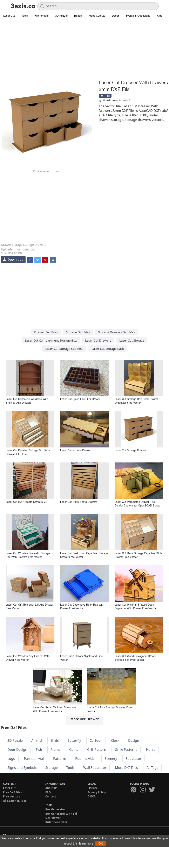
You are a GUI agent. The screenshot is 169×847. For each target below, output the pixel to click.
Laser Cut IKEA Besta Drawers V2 (26, 502)
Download (15, 259)
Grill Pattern (96, 749)
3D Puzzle (61, 15)
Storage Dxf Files (78, 332)
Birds (55, 740)
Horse (150, 749)
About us (51, 788)
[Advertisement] (84, 49)
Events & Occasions (138, 15)
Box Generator (55, 809)
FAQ (48, 792)
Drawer (6, 245)
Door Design (17, 749)
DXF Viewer (53, 818)
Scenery (111, 758)
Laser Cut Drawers (98, 340)
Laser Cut (9, 15)
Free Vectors (11, 796)
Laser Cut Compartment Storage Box (51, 340)
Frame (56, 749)
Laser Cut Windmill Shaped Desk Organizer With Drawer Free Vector (135, 606)
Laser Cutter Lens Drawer (75, 450)
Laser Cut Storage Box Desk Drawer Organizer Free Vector (136, 400)
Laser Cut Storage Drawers (131, 450)
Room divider (85, 758)
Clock (115, 740)
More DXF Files (126, 767)
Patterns (60, 758)
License (93, 788)
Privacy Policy (97, 792)
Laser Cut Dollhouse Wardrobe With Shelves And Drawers (27, 400)
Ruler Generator (56, 822)
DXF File (105, 96)
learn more (86, 843)
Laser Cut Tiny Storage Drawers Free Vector (109, 709)
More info (125, 100)
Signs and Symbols (22, 767)
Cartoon (96, 740)
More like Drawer (84, 719)
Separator (133, 758)
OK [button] (101, 843)
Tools (24, 15)
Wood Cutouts (96, 15)
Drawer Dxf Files (46, 332)
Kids (159, 15)
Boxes (78, 15)
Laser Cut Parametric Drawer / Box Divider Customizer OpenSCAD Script (137, 503)
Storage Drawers (34, 245)
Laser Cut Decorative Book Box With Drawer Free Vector (82, 606)
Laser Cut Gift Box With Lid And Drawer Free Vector (29, 606)
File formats (41, 15)
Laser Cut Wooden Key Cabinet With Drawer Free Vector (27, 658)
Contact (50, 796)
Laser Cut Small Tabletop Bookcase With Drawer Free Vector (54, 709)
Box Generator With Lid (61, 814)
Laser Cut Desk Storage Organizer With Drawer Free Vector (138, 555)
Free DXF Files (12, 792)
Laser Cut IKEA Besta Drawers (78, 502)
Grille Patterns (126, 749)
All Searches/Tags (14, 801)
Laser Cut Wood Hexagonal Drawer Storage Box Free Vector (135, 658)
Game (74, 749)
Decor (115, 15)
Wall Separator (94, 767)
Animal (36, 740)
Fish (39, 749)
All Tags (152, 767)
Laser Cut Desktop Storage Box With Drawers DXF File (28, 452)
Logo (11, 758)
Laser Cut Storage (131, 340)
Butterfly (74, 740)
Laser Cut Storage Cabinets (64, 348)
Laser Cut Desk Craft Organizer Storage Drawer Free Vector (84, 555)
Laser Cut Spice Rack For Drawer (80, 399)
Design (133, 740)
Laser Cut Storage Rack (108, 348)
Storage (17, 245)
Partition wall (34, 758)
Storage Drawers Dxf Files (116, 332)
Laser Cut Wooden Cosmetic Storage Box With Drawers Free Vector (28, 555)
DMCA (92, 796)
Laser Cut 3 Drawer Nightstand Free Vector (81, 658)
